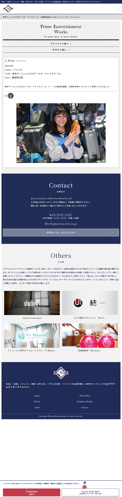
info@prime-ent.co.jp (62, 224)
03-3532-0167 (62, 215)
